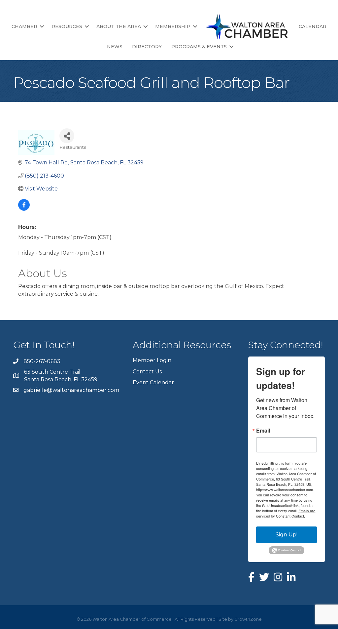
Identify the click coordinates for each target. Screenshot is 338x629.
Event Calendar (153, 382)
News (114, 47)
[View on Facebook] (24, 209)
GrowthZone (248, 619)
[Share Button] (66, 135)
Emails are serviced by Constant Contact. (285, 513)
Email (263, 430)
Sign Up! (286, 534)
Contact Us (147, 371)
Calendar (312, 26)
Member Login (152, 360)
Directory (147, 47)
